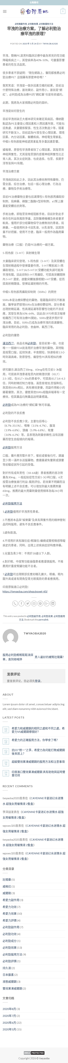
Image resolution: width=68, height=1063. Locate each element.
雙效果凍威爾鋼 (12, 988)
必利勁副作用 (21, 24)
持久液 (7, 968)
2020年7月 (9, 1015)
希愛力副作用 (11, 900)
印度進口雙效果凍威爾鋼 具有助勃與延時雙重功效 (38, 773)
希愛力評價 (10, 920)
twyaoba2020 (50, 43)
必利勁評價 (10, 961)
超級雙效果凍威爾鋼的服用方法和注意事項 (38, 761)
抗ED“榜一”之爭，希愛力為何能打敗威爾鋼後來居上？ (38, 751)
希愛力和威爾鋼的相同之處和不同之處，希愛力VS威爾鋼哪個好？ (38, 730)
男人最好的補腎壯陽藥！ (50, 657)
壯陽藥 (7, 879)
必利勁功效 (10, 934)
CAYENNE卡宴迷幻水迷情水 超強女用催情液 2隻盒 (33, 800)
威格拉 (7, 886)
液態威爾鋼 (10, 981)
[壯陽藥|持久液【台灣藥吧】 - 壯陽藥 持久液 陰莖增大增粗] (34, 11)
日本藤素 (8, 974)
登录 (37, 681)
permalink (43, 619)
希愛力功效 (10, 906)
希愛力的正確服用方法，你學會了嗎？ (35, 740)
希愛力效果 (10, 913)
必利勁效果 (33, 24)
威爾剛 (7, 893)
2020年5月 (9, 1029)
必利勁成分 (10, 940)
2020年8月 (9, 1008)
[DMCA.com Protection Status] (34, 1052)
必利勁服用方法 (46, 24)
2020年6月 (9, 1022)
